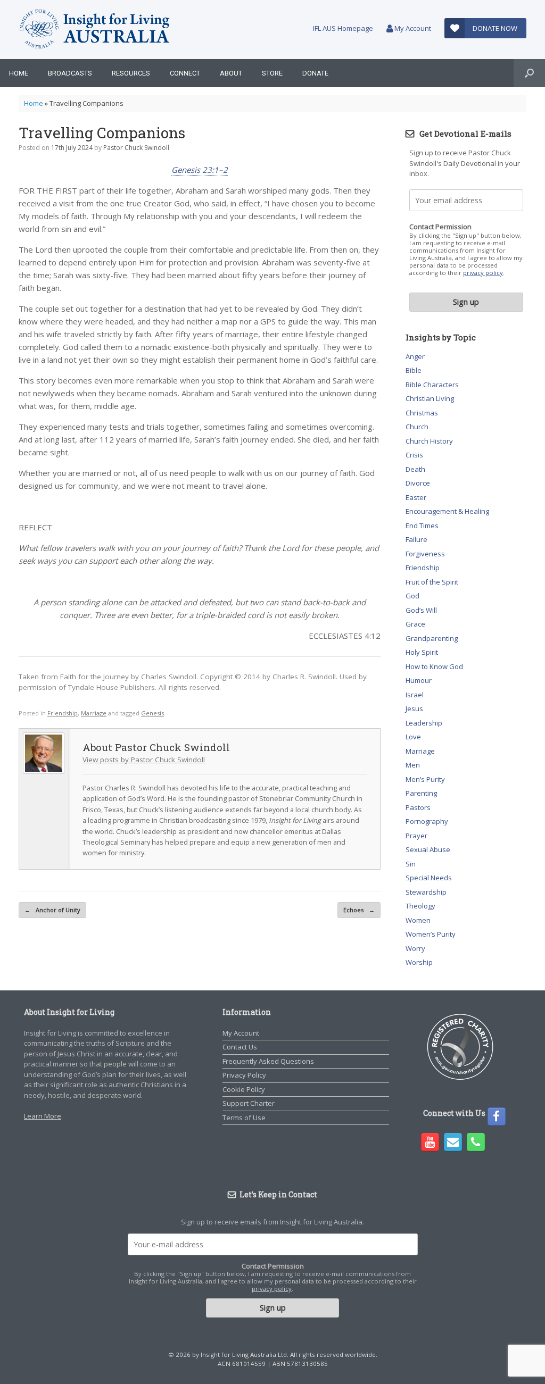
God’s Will (421, 610)
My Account (412, 28)
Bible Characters (432, 384)
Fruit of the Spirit (432, 582)
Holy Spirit (422, 652)
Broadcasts (70, 73)
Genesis (152, 713)
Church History (429, 441)
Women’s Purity (431, 934)
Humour (419, 680)
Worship (419, 962)
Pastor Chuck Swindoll (136, 147)
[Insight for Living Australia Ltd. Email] (453, 1142)
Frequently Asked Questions (268, 1061)
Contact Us (239, 1047)
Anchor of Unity (52, 910)
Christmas (422, 413)
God (412, 596)
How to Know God (434, 666)
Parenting (421, 793)
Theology (420, 906)
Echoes (359, 910)
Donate (315, 73)
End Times (422, 525)
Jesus (414, 708)
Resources (131, 73)
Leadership (424, 723)
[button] (529, 73)
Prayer (416, 835)
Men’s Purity (425, 779)
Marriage (93, 713)
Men (413, 765)
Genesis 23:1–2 (199, 169)
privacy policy (483, 273)
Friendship (62, 713)
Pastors (418, 807)
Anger (415, 356)
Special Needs (429, 877)
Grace (415, 624)
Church (417, 426)
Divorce (418, 483)
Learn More (42, 1116)
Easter (416, 497)
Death (415, 469)
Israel (415, 694)
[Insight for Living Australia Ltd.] (95, 29)
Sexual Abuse (428, 849)
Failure (416, 539)
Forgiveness (425, 553)
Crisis (414, 455)
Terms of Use (244, 1117)
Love (413, 736)
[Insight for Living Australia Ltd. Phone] (476, 1142)
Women (418, 920)
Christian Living (430, 398)
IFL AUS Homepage (343, 28)
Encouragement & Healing (447, 511)
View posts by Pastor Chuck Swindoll (143, 759)
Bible (414, 370)
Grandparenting (432, 638)
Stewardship (426, 892)
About (231, 73)
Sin (411, 864)
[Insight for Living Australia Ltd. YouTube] (430, 1142)
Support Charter (248, 1103)
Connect (185, 73)
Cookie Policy (243, 1089)
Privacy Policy (244, 1075)
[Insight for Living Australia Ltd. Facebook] (497, 1116)
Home (18, 73)
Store (272, 73)
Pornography (427, 821)
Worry (415, 948)
